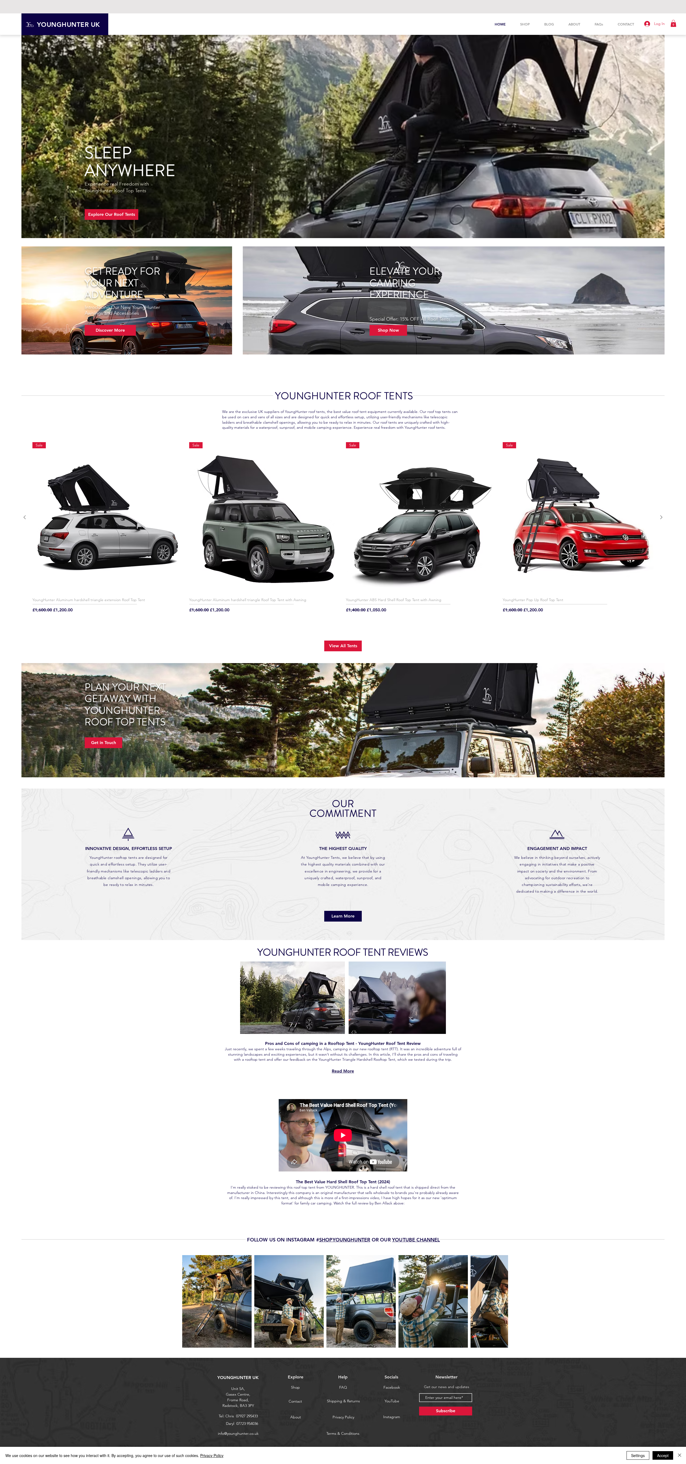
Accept (663, 1455)
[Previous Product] (24, 517)
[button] (673, 23)
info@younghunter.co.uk (238, 1433)
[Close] (679, 1455)
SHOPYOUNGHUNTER (344, 1240)
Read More (343, 1071)
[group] (343, 534)
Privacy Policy (211, 1455)
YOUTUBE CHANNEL (416, 1240)
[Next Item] (499, 1301)
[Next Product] (661, 517)
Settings (638, 1455)
